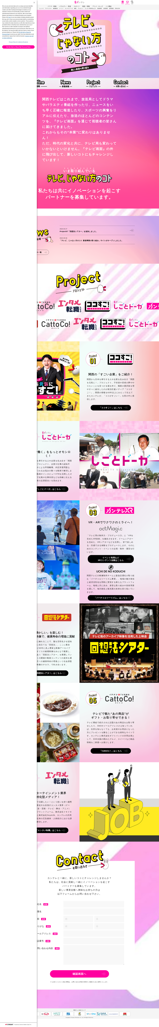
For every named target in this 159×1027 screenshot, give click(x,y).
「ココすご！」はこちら (110, 408)
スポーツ (77, 6)
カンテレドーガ (69, 8)
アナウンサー (48, 8)
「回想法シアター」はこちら (48, 673)
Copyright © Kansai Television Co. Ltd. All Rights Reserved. (79, 1017)
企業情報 (105, 8)
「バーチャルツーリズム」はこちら (111, 598)
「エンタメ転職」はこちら (48, 830)
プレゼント (80, 8)
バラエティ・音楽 (65, 6)
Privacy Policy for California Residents (18, 42)
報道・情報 (86, 6)
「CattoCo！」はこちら (111, 751)
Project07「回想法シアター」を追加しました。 (79, 230)
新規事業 (99, 8)
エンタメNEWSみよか (90, 8)
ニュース (41, 8)
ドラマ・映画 (52, 6)
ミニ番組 (108, 6)
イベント (61, 8)
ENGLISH (117, 8)
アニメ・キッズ (97, 6)
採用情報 (111, 8)
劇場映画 (55, 8)
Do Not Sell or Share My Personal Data (18, 47)
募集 (75, 8)
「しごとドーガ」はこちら (48, 489)
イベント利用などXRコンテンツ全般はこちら (111, 559)
